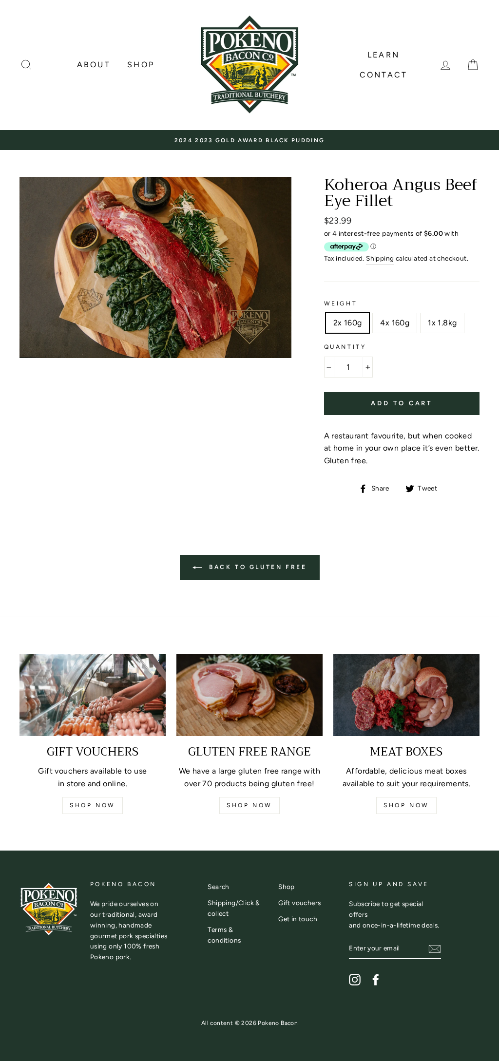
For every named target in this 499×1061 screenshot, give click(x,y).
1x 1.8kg (442, 322)
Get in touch (297, 919)
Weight (341, 303)
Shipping (380, 258)
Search (218, 886)
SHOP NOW (249, 805)
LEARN (383, 54)
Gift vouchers (299, 903)
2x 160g (347, 322)
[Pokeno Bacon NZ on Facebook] (376, 979)
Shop (286, 886)
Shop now (92, 805)
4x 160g (394, 322)
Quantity (345, 346)
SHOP (140, 64)
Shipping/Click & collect (234, 908)
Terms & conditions (224, 935)
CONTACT (383, 74)
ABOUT (94, 64)
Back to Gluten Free (256, 567)
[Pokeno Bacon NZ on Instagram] (355, 979)
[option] (249, 140)
